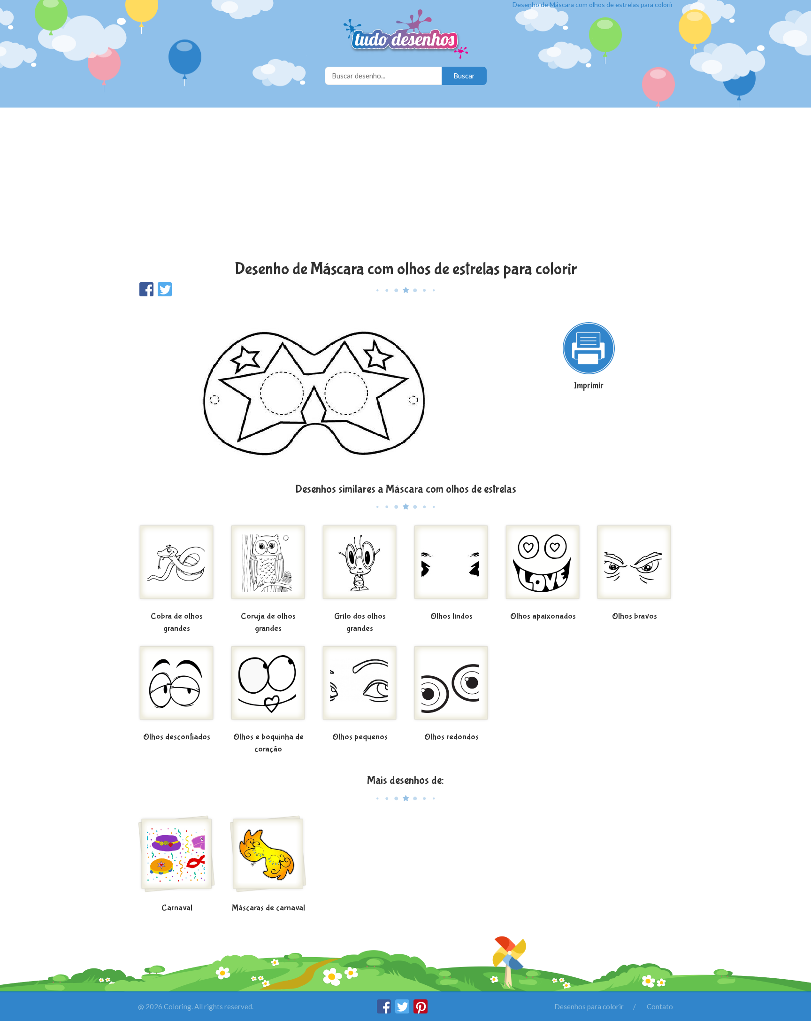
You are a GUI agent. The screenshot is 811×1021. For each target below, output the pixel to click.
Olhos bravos (634, 616)
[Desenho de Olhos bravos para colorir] (634, 566)
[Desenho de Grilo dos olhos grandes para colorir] (359, 566)
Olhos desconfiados (176, 737)
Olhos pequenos (360, 737)
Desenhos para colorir (589, 1006)
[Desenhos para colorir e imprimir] (406, 35)
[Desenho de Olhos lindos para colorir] (451, 566)
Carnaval (176, 908)
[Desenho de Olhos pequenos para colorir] (359, 686)
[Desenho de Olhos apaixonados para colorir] (542, 566)
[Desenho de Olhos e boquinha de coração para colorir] (268, 686)
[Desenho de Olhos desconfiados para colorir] (176, 686)
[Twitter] (403, 1010)
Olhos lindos (451, 616)
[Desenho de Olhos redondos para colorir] (451, 686)
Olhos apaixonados (543, 616)
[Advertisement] (405, 185)
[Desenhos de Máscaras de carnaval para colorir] (268, 857)
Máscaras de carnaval (268, 908)
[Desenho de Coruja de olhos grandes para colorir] (268, 566)
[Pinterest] (420, 1010)
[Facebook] (384, 1010)
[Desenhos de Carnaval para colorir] (176, 857)
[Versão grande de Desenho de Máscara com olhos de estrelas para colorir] (314, 389)
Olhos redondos (451, 737)
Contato (660, 1006)
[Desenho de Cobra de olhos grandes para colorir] (176, 566)
